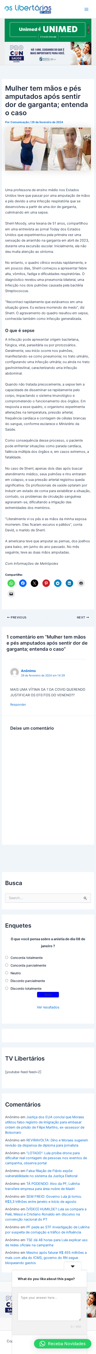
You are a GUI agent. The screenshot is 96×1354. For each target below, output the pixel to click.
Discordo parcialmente (27, 981)
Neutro (15, 973)
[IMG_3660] (48, 30)
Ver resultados (48, 1007)
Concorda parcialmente (28, 965)
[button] (62, 1343)
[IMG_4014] (48, 53)
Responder (18, 704)
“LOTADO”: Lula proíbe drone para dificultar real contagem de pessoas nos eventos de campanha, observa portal (46, 1158)
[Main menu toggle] (86, 9)
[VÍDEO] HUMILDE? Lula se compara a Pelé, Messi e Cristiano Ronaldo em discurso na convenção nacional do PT (45, 1214)
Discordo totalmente (25, 988)
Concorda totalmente (26, 958)
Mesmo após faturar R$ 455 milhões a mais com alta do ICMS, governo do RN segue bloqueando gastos (46, 1257)
